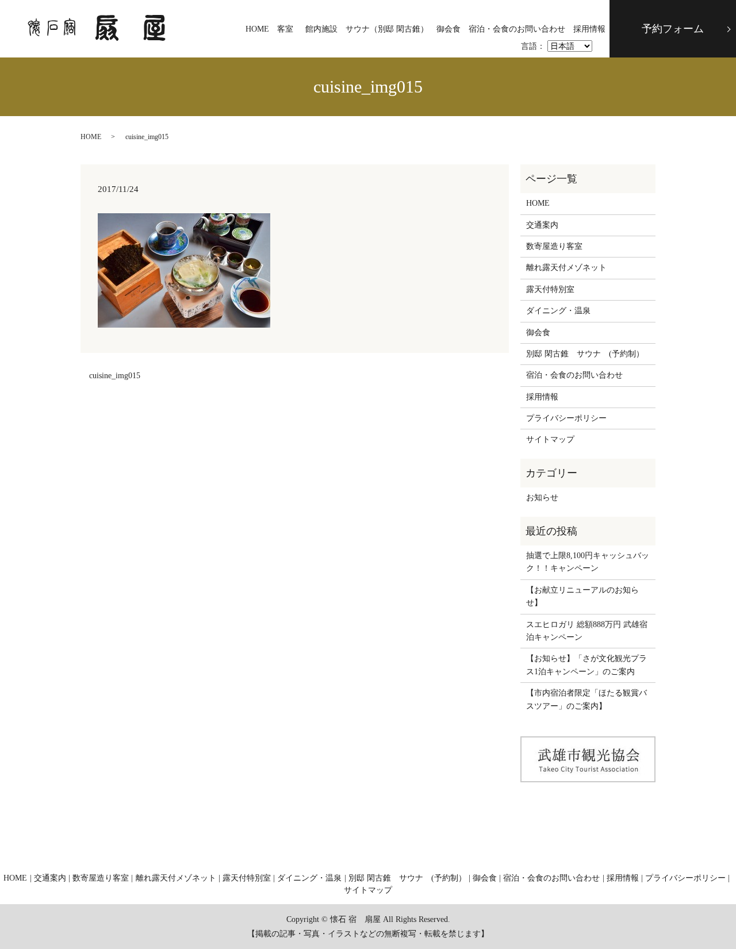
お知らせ (542, 497)
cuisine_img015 (114, 375)
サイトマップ (550, 439)
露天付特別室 (550, 289)
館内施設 (321, 29)
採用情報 (589, 29)
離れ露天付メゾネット (566, 267)
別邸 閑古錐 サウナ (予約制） (585, 353)
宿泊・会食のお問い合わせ (517, 29)
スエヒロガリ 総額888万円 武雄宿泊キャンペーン (586, 630)
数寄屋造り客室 (554, 246)
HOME (257, 29)
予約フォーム (673, 28)
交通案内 (542, 225)
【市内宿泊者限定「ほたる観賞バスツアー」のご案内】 (586, 699)
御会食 (448, 29)
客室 (285, 29)
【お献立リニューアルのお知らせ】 (582, 596)
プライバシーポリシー (566, 418)
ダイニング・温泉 (558, 310)
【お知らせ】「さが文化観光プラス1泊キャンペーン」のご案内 (586, 664)
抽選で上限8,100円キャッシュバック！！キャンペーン (587, 562)
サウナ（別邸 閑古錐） (387, 29)
